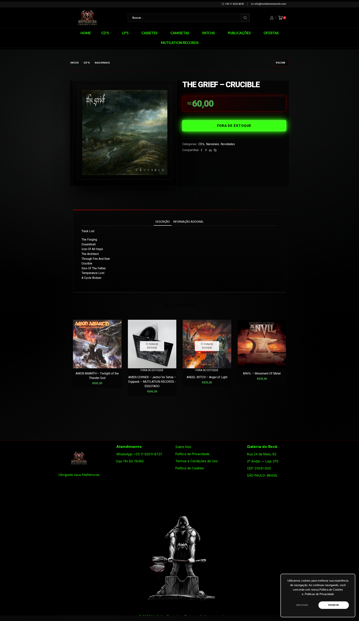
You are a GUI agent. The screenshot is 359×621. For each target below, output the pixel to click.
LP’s (125, 33)
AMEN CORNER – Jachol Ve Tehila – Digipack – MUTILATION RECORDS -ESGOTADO (152, 381)
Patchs (208, 33)
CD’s (105, 33)
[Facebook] (201, 150)
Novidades (228, 144)
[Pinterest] (206, 150)
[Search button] (245, 18)
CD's (87, 62)
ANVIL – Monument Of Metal (262, 373)
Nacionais (102, 62)
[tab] (163, 221)
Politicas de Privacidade (319, 594)
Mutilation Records (179, 43)
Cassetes (149, 33)
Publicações (239, 33)
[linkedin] (210, 150)
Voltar (280, 62)
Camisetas (180, 33)
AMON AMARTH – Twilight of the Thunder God (97, 376)
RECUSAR (302, 605)
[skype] (215, 150)
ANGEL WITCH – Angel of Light (207, 377)
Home (85, 33)
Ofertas (271, 33)
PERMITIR (333, 605)
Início (74, 62)
